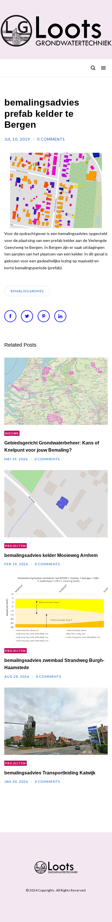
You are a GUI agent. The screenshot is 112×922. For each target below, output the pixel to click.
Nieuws (12, 433)
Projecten (15, 545)
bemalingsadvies (27, 291)
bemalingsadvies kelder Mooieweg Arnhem (51, 555)
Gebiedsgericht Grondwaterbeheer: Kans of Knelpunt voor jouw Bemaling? (51, 446)
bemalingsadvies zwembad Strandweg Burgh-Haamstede (54, 664)
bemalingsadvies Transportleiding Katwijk (49, 772)
